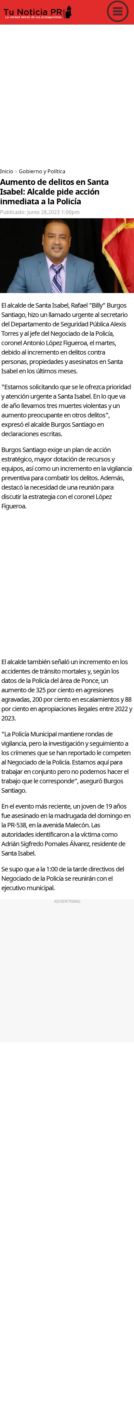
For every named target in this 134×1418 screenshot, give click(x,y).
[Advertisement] (67, 94)
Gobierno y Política (42, 172)
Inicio (6, 172)
